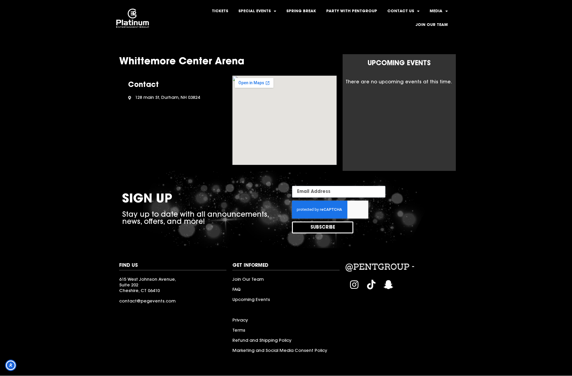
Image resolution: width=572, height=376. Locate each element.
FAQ (236, 290)
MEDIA (436, 11)
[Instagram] (354, 284)
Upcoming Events (251, 300)
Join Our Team (248, 279)
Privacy (240, 320)
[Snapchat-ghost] (388, 284)
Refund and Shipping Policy (261, 340)
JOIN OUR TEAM (431, 25)
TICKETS (220, 11)
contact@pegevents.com (147, 301)
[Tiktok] (371, 284)
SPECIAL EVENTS (254, 11)
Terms (238, 330)
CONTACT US (400, 11)
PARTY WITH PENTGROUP (351, 11)
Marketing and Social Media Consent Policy (279, 351)
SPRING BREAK (301, 11)
